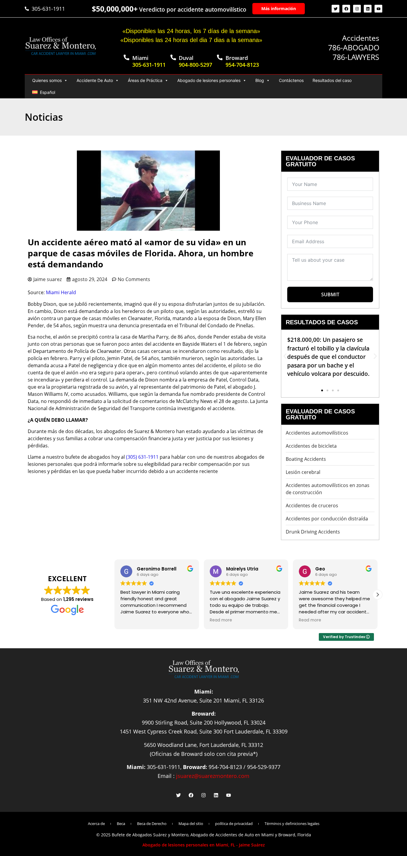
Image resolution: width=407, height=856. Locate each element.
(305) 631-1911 (142, 457)
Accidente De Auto (95, 80)
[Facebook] (346, 9)
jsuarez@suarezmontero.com (212, 775)
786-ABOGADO (353, 47)
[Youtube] (378, 9)
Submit (330, 294)
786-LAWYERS (356, 57)
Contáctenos (291, 80)
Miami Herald (61, 292)
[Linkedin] (368, 9)
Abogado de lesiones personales (208, 80)
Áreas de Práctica (145, 80)
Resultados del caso (332, 80)
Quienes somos (47, 80)
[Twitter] (335, 9)
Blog (259, 80)
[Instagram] (357, 9)
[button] (285, 356)
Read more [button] (221, 620)
